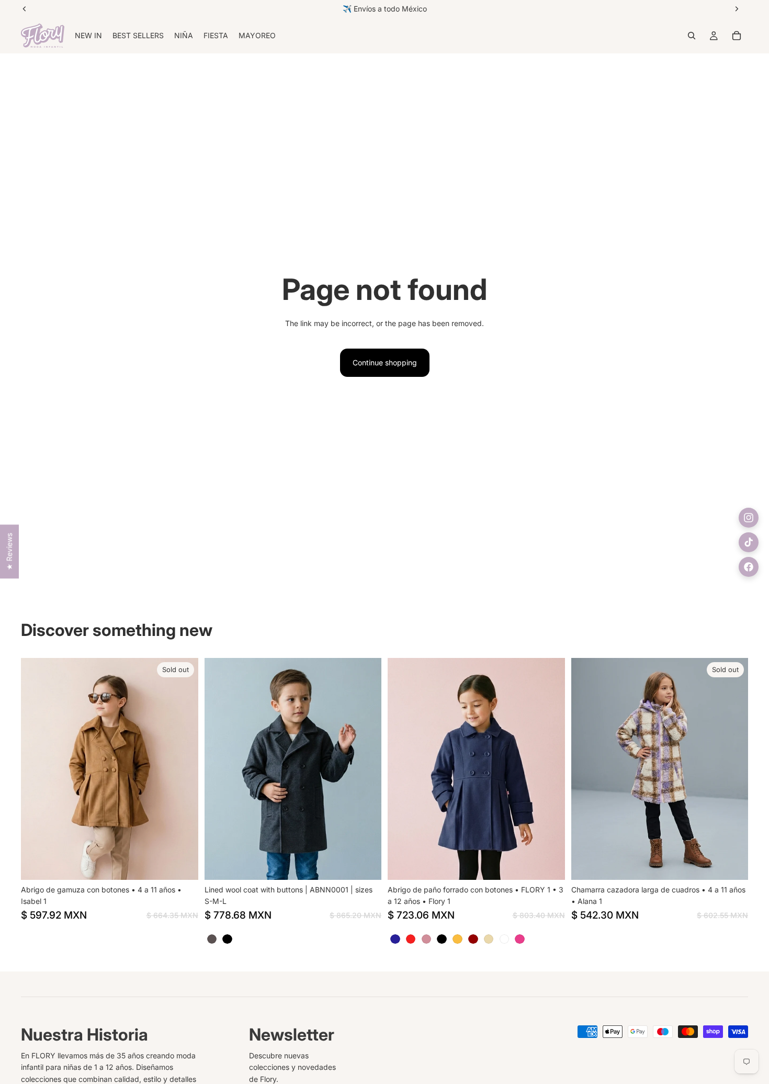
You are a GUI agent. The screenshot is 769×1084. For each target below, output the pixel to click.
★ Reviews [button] (9, 551)
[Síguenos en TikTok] (749, 542)
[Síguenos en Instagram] (749, 518)
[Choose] (365, 863)
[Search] (691, 35)
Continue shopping (385, 362)
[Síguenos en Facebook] (749, 567)
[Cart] (736, 35)
